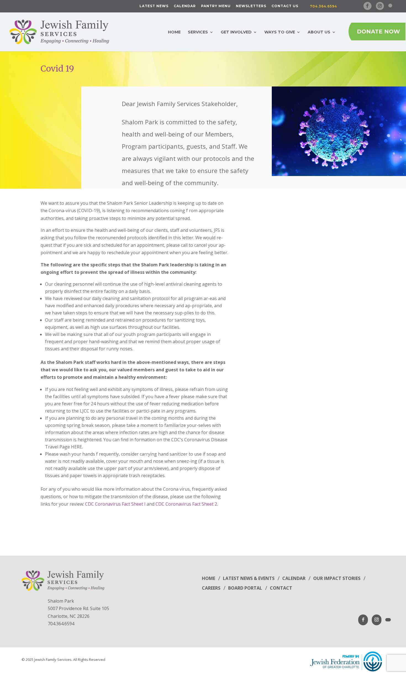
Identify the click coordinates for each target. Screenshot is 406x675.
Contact (281, 588)
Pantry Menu (216, 6)
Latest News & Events (249, 578)
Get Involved (236, 32)
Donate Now (378, 31)
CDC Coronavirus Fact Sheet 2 (186, 504)
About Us (319, 32)
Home (174, 32)
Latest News (153, 6)
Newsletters (251, 6)
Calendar (185, 6)
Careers (211, 588)
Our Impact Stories (336, 578)
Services (198, 32)
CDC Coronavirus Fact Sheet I (115, 504)
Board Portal (245, 588)
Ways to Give (279, 32)
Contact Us (284, 6)
